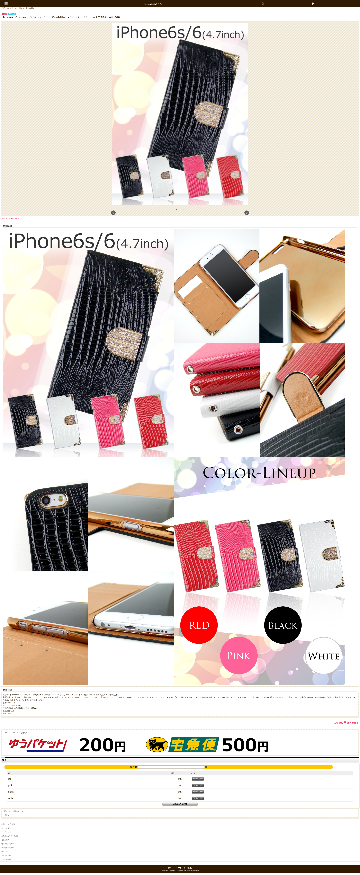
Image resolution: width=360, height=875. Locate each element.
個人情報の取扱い (7, 848)
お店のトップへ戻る (8, 824)
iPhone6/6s (30, 8)
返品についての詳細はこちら (14, 811)
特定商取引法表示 (7, 844)
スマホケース (12, 8)
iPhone (21, 8)
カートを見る (6, 828)
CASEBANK (153, 3)
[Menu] (6, 3)
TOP (3, 8)
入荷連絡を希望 (198, 779)
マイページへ (6, 832)
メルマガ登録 (6, 855)
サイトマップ (6, 852)
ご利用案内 (5, 840)
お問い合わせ (8, 815)
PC (191, 867)
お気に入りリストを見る (9, 836)
